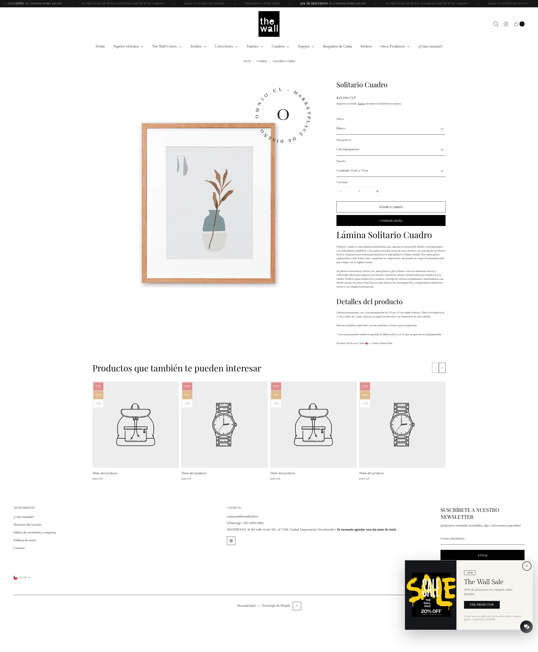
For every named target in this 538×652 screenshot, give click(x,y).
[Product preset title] (135, 424)
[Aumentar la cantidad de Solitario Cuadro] (377, 191)
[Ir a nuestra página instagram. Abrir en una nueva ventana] (231, 541)
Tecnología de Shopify (276, 605)
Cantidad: (342, 182)
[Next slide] (442, 368)
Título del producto (104, 473)
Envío (361, 103)
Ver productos (482, 604)
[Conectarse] (506, 24)
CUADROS (261, 61)
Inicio (247, 61)
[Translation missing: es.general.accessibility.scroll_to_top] (297, 606)
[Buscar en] (496, 24)
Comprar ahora (391, 220)
